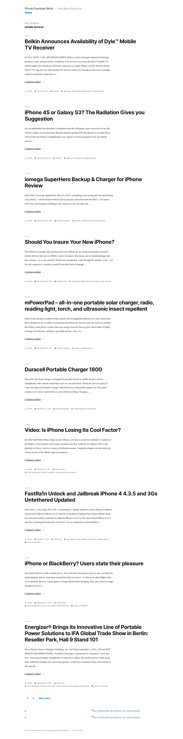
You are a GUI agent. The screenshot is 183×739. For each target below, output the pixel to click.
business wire (45, 686)
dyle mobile (76, 91)
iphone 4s (79, 158)
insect (77, 348)
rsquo (102, 281)
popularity (73, 472)
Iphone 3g (58, 539)
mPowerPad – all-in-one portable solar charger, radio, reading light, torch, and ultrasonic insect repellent (89, 305)
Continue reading (34, 81)
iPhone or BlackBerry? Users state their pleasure (84, 563)
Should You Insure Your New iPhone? (69, 242)
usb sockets (91, 409)
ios (89, 539)
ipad (53, 686)
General (56, 91)
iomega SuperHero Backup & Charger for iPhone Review (83, 182)
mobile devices (98, 91)
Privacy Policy (77, 730)
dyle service (86, 91)
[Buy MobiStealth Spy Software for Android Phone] (116, 710)
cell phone (75, 281)
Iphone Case (62, 281)
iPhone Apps (60, 469)
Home (28, 12)
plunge (96, 281)
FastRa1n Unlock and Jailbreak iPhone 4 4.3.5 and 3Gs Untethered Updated (91, 496)
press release (74, 686)
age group (36, 472)
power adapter (100, 221)
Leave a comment (34, 542)
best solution (82, 539)
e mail (48, 606)
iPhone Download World (39, 8)
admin (29, 91)
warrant (108, 281)
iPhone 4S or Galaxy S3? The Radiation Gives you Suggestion (85, 115)
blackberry (37, 606)
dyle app (67, 91)
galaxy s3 (70, 158)
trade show (84, 686)
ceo (43, 606)
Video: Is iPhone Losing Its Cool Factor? (73, 430)
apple (29, 606)
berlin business (33, 686)
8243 (29, 472)
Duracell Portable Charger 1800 (63, 369)
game (53, 606)
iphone (77, 221)
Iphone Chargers (63, 221)
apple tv (73, 539)
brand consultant (48, 472)
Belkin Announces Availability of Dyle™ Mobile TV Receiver (80, 44)
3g (68, 539)
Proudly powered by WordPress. (57, 730)
